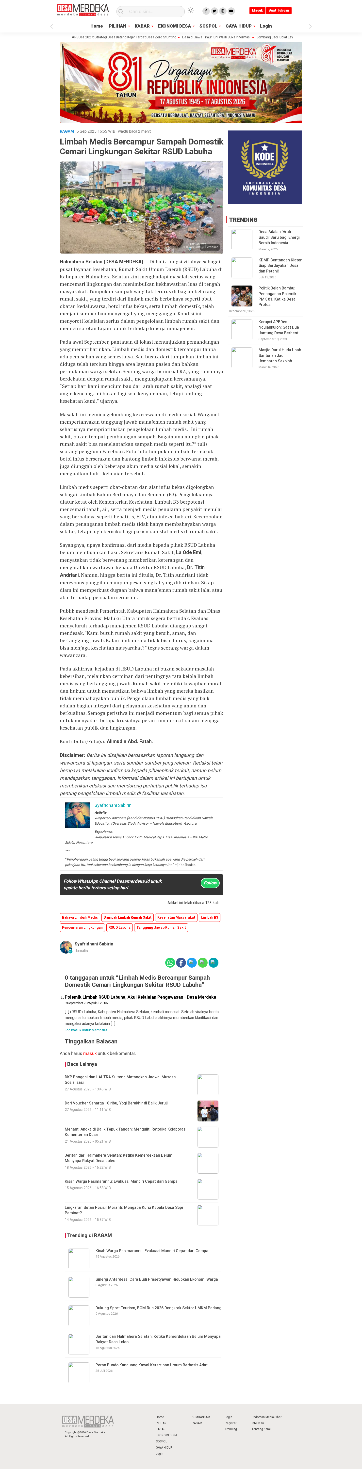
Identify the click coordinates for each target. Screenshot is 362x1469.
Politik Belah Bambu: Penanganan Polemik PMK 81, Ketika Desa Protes (277, 296)
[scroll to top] (346, 1460)
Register (230, 1423)
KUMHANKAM (201, 1417)
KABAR (142, 26)
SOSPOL (208, 26)
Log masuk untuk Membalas (86, 1030)
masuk (90, 1053)
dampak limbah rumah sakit (127, 917)
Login (266, 26)
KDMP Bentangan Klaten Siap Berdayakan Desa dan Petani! (280, 265)
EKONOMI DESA (174, 26)
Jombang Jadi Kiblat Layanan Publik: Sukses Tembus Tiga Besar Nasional (284, 37)
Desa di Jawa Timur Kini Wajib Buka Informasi (188, 37)
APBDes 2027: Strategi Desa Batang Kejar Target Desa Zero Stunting (96, 37)
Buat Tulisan (279, 10)
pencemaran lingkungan (82, 927)
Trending (231, 1429)
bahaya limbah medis (80, 917)
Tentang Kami (261, 1429)
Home (96, 26)
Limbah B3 (209, 917)
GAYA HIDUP (239, 26)
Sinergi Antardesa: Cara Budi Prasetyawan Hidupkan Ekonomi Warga (157, 1279)
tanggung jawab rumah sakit (161, 927)
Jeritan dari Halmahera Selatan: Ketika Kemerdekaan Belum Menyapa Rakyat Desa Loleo (158, 1339)
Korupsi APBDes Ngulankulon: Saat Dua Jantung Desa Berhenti (279, 327)
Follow (210, 883)
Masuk (257, 10)
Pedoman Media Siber (266, 1417)
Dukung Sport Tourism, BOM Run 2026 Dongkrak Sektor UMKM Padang (158, 1308)
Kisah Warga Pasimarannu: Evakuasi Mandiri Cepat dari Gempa (152, 1251)
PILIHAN (117, 26)
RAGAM (197, 1423)
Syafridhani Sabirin (94, 944)
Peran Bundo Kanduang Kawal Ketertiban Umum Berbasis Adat (152, 1365)
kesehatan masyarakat (176, 917)
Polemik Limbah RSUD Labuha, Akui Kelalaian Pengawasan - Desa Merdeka (140, 997)
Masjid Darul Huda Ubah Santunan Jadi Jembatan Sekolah (280, 355)
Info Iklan (258, 1423)
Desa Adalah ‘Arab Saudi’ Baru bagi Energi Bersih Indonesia (279, 237)
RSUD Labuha (120, 927)
